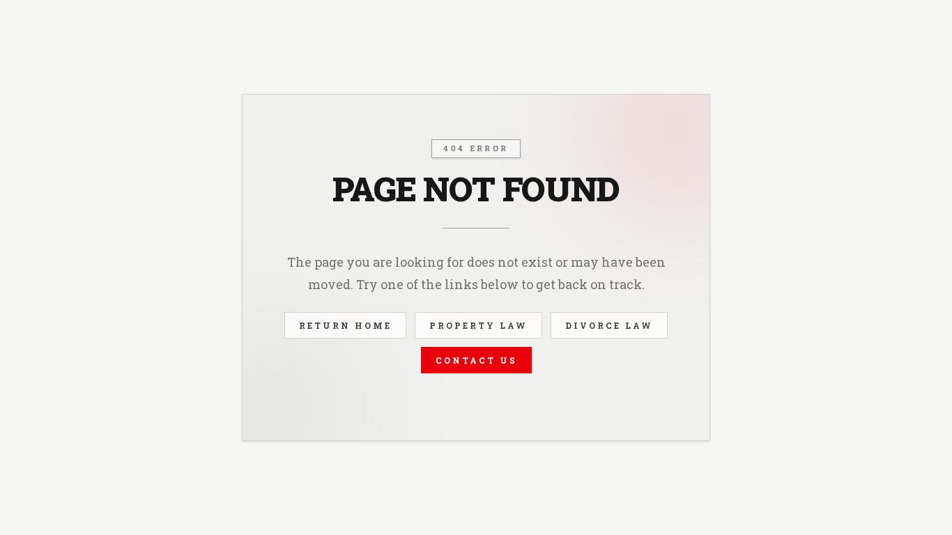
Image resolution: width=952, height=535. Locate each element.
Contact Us (476, 360)
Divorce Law (609, 325)
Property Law (478, 325)
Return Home (345, 325)
